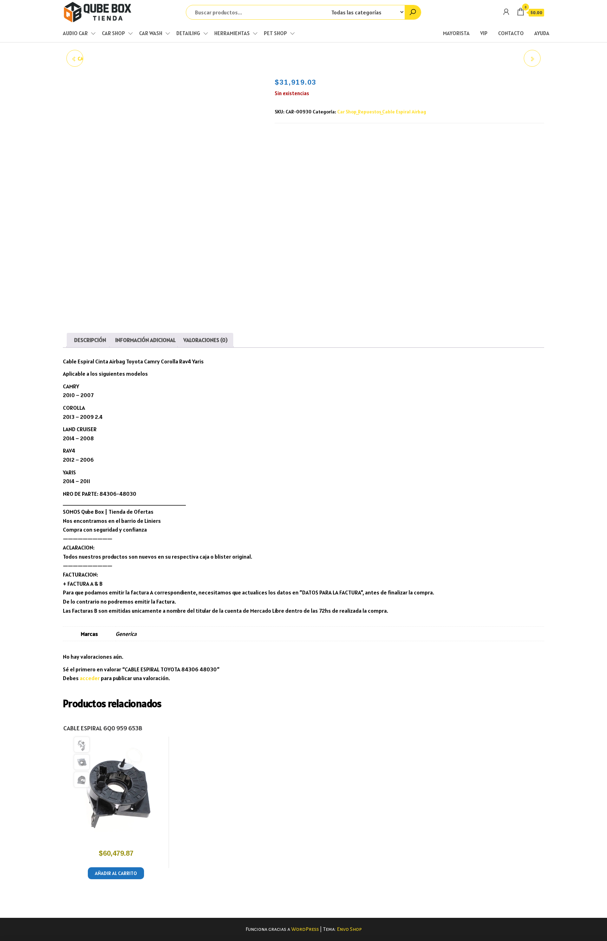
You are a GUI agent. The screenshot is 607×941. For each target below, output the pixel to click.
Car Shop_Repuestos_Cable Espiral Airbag (381, 111)
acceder (90, 678)
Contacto (511, 33)
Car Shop (113, 33)
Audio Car (75, 33)
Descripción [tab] (90, 339)
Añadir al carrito (116, 873)
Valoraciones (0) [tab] (205, 339)
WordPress (305, 929)
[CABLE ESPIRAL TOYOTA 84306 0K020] (532, 58)
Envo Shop (349, 929)
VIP (484, 33)
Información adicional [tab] (145, 339)
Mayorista (456, 33)
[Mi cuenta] (506, 12)
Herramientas (232, 33)
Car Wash (150, 33)
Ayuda (541, 33)
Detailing (188, 33)
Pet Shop (275, 33)
